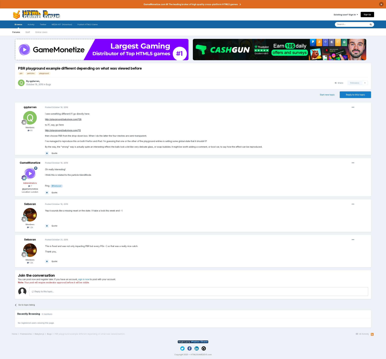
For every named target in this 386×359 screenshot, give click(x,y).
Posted (56, 107)
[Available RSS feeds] (372, 334)
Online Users (41, 32)
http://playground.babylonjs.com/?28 (63, 119)
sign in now (83, 279)
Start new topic (327, 94)
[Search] (370, 24)
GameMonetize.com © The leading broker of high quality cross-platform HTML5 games (191, 4)
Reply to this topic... (44, 291)
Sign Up (367, 14)
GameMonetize (30, 162)
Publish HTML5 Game (88, 24)
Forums (16, 32)
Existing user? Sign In (345, 14)
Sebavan (30, 204)
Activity (31, 24)
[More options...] (353, 107)
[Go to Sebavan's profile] (30, 215)
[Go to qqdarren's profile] (21, 83)
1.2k (31, 227)
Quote (54, 153)
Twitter (43, 24)
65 (31, 130)
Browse (18, 24)
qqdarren (34, 81)
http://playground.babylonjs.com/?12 (63, 130)
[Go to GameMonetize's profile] (30, 173)
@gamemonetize (30, 189)
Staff (27, 32)
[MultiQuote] (47, 153)
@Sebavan (56, 186)
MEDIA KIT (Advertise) (62, 24)
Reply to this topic (355, 94)
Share (339, 83)
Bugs (48, 84)
